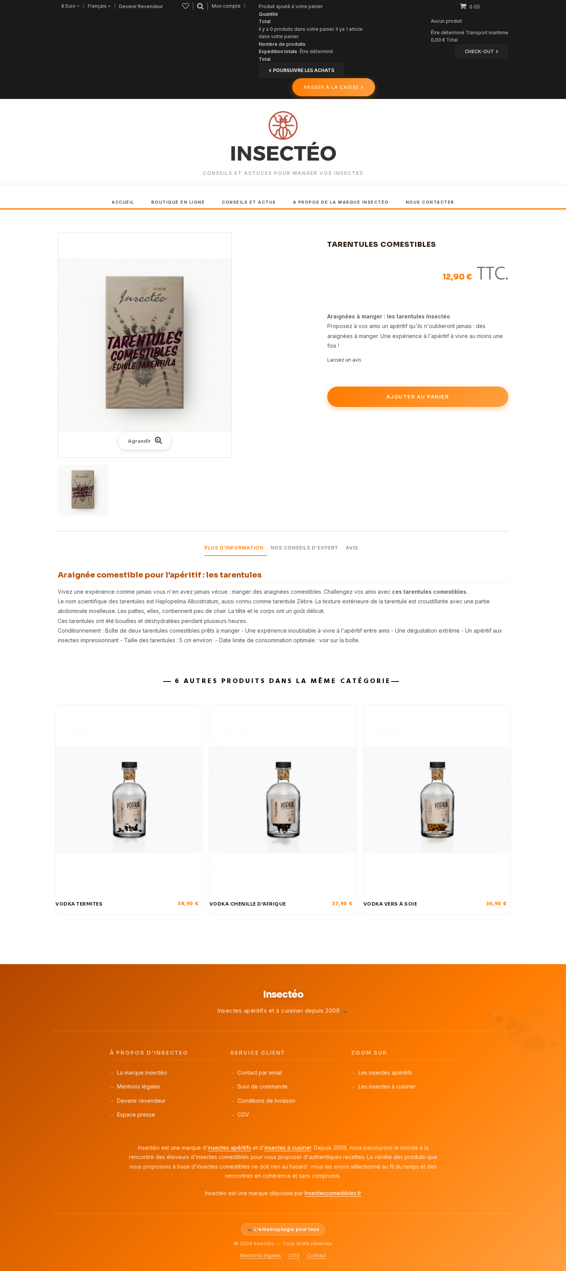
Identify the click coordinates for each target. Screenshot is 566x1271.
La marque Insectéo (142, 1072)
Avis (352, 548)
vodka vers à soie (390, 903)
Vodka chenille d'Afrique (247, 903)
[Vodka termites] (129, 800)
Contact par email (260, 1072)
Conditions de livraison (266, 1100)
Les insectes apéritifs (385, 1072)
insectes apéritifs (229, 1147)
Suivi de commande (263, 1086)
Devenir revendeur (141, 1100)
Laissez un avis (344, 360)
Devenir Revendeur (141, 6)
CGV (243, 1114)
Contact (316, 1255)
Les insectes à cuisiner (387, 1086)
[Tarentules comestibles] (83, 490)
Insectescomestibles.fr (333, 1193)
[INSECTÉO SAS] (283, 137)
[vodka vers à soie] (437, 800)
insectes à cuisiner (288, 1147)
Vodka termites (78, 903)
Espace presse (136, 1114)
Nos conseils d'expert (304, 548)
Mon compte (226, 6)
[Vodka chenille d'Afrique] (283, 800)
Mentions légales (138, 1086)
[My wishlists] (185, 6)
